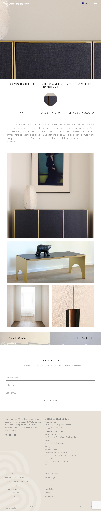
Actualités (48, 485)
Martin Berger (50, 477)
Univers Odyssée (12, 493)
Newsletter (49, 489)
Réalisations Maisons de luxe (16, 481)
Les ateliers (9, 474)
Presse (47, 481)
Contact (48, 493)
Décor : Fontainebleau (80, 113)
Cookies (13, 509)
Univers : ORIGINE (49, 113)
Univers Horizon (11, 489)
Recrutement (50, 496)
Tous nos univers (12, 485)
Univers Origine (11, 496)
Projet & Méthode (51, 474)
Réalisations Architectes (14, 477)
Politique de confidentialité (27, 507)
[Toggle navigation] (95, 3)
